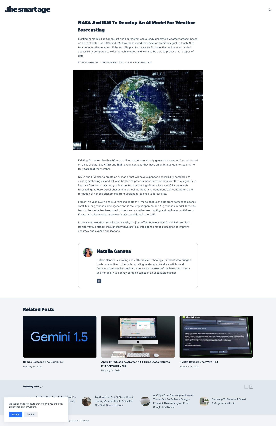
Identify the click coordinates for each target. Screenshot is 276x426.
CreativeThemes (80, 420)
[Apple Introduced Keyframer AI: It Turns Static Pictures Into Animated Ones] (138, 337)
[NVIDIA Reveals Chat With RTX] (216, 337)
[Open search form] (270, 9)
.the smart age (27, 9)
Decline (30, 414)
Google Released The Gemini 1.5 (43, 361)
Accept (15, 414)
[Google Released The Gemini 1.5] (59, 337)
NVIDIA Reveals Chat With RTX (199, 361)
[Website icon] (99, 281)
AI (131, 62)
